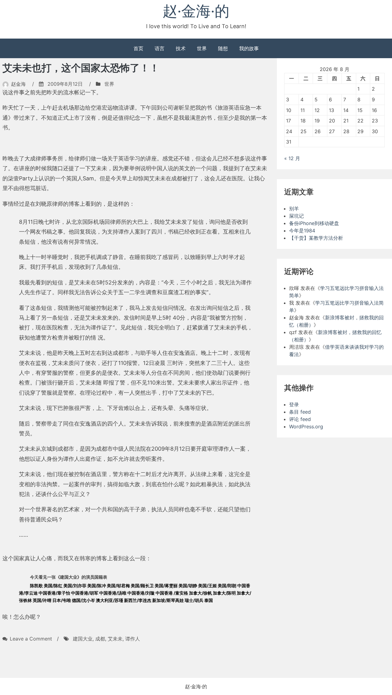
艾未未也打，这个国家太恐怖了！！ (80, 68)
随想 (223, 48)
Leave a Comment (31, 639)
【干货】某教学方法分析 (316, 238)
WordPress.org (306, 426)
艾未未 (115, 639)
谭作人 (132, 639)
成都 (100, 639)
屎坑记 (296, 216)
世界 (202, 48)
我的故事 (249, 48)
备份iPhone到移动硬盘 (314, 223)
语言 (159, 48)
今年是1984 (302, 230)
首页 (138, 48)
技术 (181, 48)
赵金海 (18, 84)
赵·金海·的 (196, 11)
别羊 (294, 208)
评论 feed (300, 419)
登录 (294, 404)
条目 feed (300, 412)
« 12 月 (292, 158)
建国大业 (82, 639)
